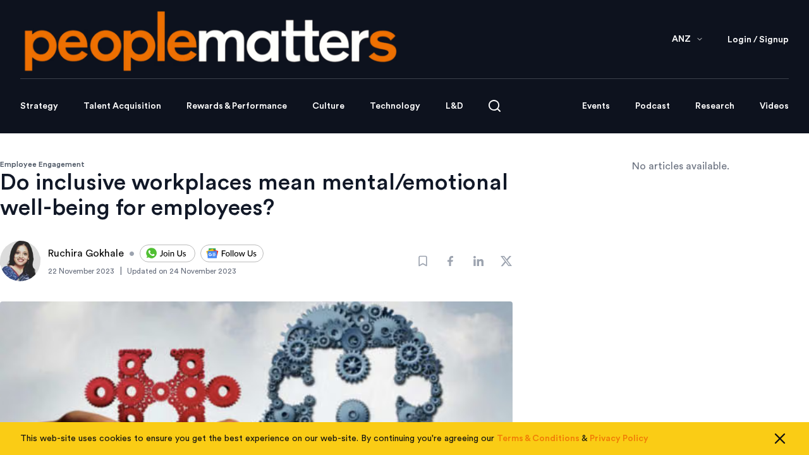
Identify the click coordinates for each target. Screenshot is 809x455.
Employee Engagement (42, 164)
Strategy (39, 106)
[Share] (450, 261)
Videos (774, 106)
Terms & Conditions (538, 438)
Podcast (652, 106)
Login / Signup (758, 39)
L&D (454, 106)
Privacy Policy (619, 438)
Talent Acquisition (122, 106)
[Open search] (495, 106)
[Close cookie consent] (780, 438)
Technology (395, 106)
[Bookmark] (423, 261)
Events (596, 106)
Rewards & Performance (236, 106)
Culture (328, 106)
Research (714, 106)
